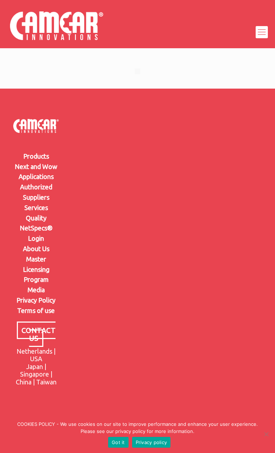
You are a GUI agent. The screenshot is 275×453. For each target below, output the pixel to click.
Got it (118, 442)
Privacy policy (151, 442)
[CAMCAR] (57, 32)
